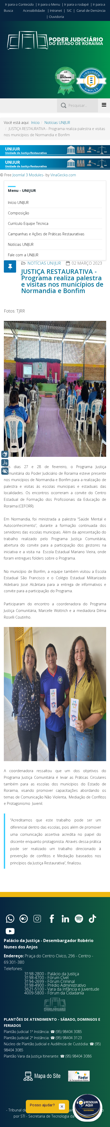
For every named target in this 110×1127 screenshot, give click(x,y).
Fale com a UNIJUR (23, 254)
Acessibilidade (34, 10)
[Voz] (4, 462)
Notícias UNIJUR (57, 122)
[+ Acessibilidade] (4, 471)
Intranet (56, 10)
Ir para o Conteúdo (19, 4)
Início (35, 122)
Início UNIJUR (18, 202)
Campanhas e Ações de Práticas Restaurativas (46, 233)
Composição (18, 213)
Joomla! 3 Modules (28, 174)
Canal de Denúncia (90, 10)
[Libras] (4, 454)
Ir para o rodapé (76, 4)
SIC (69, 10)
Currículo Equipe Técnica (28, 223)
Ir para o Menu (49, 4)
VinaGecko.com (63, 174)
